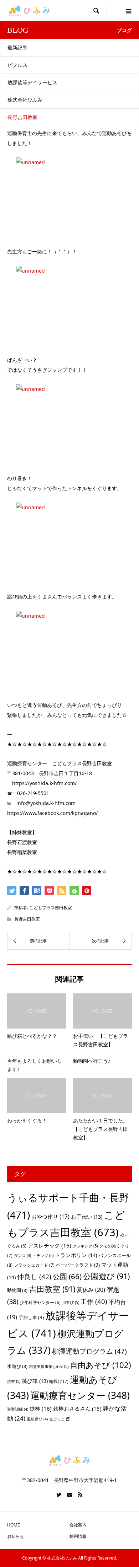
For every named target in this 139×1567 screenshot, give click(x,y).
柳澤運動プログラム (89, 1351)
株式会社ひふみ (24, 99)
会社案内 (78, 1525)
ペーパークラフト (78, 1265)
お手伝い (86, 1216)
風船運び (37, 1419)
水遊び (17, 1366)
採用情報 (78, 1536)
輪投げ (58, 1381)
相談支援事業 (43, 1366)
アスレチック (49, 1245)
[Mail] (69, 1494)
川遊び (70, 1302)
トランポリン (76, 1255)
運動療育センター (80, 1395)
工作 (94, 1301)
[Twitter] (58, 1494)
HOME (13, 1525)
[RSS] (80, 1494)
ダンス (22, 1255)
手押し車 (31, 1317)
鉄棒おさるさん (77, 1408)
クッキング (85, 1246)
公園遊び (106, 1276)
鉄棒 (41, 1408)
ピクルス (17, 64)
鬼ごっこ (59, 1419)
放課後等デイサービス (32, 82)
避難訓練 (17, 1409)
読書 (13, 1381)
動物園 (17, 1290)
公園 (67, 1276)
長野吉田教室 (22, 117)
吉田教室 (52, 1289)
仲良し (34, 1276)
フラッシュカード (34, 1265)
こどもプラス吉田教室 (50, 908)
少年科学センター (40, 1302)
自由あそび (100, 1365)
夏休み (91, 1290)
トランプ (42, 1255)
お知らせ (15, 1536)
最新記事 (17, 47)
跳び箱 (35, 1380)
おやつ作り (50, 1216)
